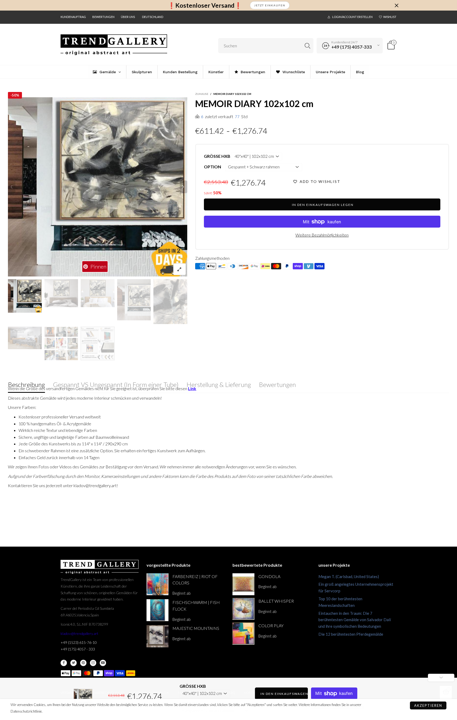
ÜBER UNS (128, 17)
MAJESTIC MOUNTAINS (195, 628)
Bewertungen (103, 17)
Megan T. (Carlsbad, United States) (348, 576)
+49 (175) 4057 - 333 (78, 649)
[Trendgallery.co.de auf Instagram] (93, 663)
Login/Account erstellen (352, 17)
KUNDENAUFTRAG (73, 17)
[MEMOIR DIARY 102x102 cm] (25, 338)
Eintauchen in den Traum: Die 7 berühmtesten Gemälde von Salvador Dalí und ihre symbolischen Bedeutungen (354, 620)
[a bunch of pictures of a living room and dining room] (61, 344)
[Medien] (179, 269)
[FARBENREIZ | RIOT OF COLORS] (157, 584)
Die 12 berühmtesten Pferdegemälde (350, 634)
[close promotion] (396, 5)
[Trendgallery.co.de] (114, 44)
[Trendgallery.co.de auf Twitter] (73, 663)
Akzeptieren (428, 705)
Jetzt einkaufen (269, 5)
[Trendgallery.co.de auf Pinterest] (83, 663)
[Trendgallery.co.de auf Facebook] (64, 663)
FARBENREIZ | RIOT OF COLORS (195, 579)
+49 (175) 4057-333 (351, 47)
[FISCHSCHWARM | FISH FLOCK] (157, 610)
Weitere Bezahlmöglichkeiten (322, 234)
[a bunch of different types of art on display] (98, 344)
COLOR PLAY (271, 625)
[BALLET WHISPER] (243, 609)
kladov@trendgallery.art (79, 633)
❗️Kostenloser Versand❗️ (205, 5)
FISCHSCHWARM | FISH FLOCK (196, 605)
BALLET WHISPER (276, 600)
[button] (11, 187)
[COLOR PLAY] (243, 633)
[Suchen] (307, 45)
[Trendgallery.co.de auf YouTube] (103, 663)
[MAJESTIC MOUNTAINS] (157, 636)
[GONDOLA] (243, 584)
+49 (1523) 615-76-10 (79, 642)
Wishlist (389, 17)
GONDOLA (269, 576)
